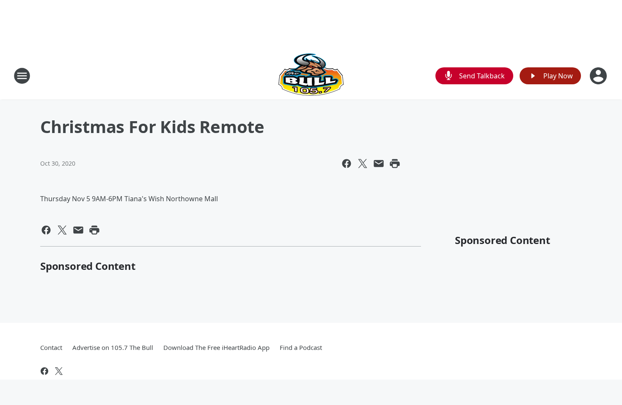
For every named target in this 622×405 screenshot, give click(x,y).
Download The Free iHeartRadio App (216, 347)
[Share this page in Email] (379, 163)
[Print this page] (395, 163)
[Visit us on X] (59, 371)
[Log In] (599, 75)
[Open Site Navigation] (22, 75)
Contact (51, 347)
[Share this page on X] (363, 163)
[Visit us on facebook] (44, 371)
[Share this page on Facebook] (346, 163)
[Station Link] (311, 75)
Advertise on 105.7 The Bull (112, 347)
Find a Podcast (301, 347)
